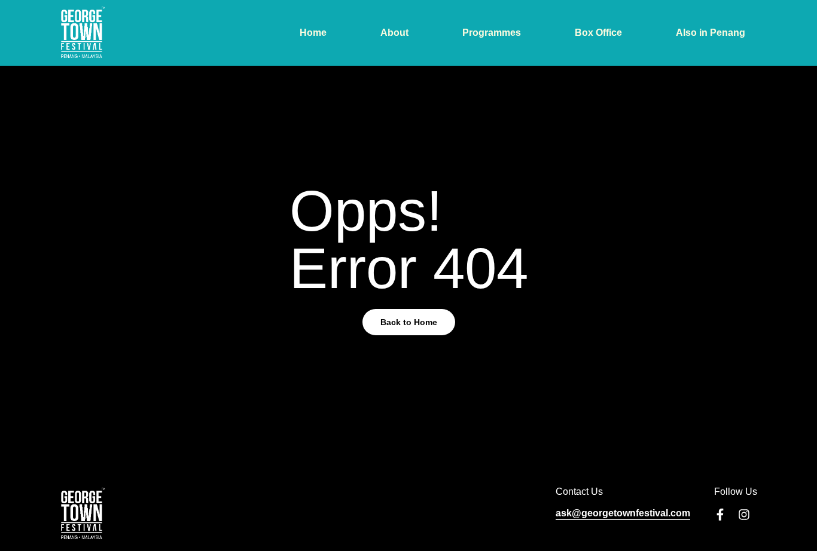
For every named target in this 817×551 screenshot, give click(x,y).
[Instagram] (744, 515)
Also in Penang (710, 32)
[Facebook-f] (720, 515)
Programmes (491, 32)
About (394, 32)
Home (313, 32)
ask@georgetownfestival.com (623, 513)
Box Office (598, 32)
